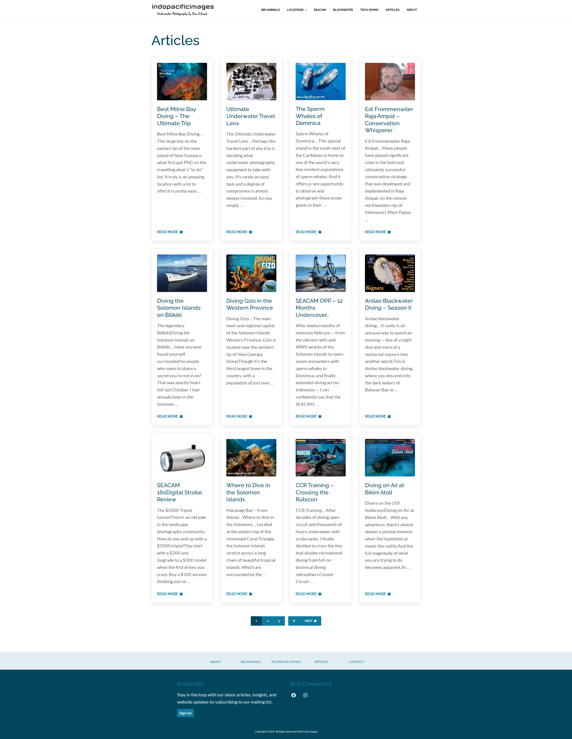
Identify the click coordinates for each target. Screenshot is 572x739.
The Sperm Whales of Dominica (310, 116)
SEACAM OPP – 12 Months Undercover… (319, 308)
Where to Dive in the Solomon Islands (248, 492)
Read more (170, 232)
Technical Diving (286, 662)
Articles (321, 662)
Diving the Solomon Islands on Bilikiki (179, 308)
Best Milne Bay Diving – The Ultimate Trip (176, 116)
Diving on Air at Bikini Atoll (384, 489)
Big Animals (251, 662)
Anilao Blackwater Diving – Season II (389, 304)
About (215, 662)
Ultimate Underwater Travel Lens (250, 116)
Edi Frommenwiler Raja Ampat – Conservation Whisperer (389, 120)
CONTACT (356, 662)
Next (308, 621)
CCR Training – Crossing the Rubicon (315, 492)
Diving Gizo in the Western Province (249, 304)
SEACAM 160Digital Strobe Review (179, 492)
